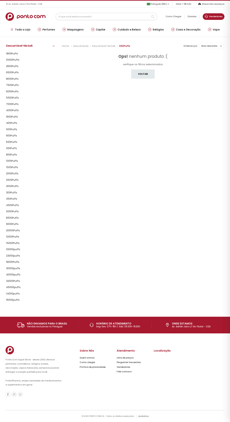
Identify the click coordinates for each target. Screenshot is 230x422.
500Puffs (11, 129)
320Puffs (11, 148)
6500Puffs (12, 72)
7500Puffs (12, 85)
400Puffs (11, 123)
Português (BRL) (158, 4)
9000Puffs (12, 224)
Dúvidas (192, 16)
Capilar (101, 29)
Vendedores (215, 16)
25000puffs (13, 249)
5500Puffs (12, 97)
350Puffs (11, 198)
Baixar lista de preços (213, 4)
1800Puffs (12, 53)
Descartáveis (81, 46)
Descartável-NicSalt (104, 46)
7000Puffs (12, 104)
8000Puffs (12, 79)
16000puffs (13, 300)
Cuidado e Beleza (129, 29)
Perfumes (48, 29)
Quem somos (87, 357)
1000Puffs (12, 161)
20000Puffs (13, 230)
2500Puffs (12, 180)
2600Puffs (12, 66)
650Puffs (11, 142)
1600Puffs (12, 116)
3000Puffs (12, 186)
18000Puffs (12, 262)
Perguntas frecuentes (129, 362)
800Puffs (11, 154)
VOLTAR (143, 74)
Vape (216, 29)
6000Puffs (12, 91)
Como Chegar (174, 16)
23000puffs (13, 255)
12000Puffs (12, 236)
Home (66, 46)
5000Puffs (12, 211)
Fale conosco (124, 371)
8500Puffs (12, 218)
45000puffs (13, 287)
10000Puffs (12, 59)
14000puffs (13, 293)
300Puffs (11, 192)
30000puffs (13, 268)
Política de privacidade (93, 367)
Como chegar (87, 362)
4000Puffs (12, 110)
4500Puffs (12, 205)
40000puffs (13, 274)
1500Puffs (12, 167)
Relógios (158, 29)
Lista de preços (125, 357)
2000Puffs (12, 173)
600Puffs (11, 135)
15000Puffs (13, 243)
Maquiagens (75, 29)
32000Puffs (13, 281)
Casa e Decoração (188, 29)
